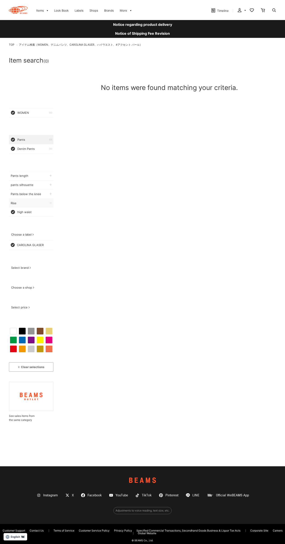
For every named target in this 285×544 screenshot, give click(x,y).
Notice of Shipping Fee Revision (142, 33)
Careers (278, 530)
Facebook (95, 495)
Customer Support (14, 530)
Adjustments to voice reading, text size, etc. (142, 510)
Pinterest (172, 495)
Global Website (147, 533)
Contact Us (37, 530)
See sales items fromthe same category (22, 418)
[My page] (241, 11)
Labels (79, 10)
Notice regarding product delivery (142, 24)
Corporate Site (259, 530)
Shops (94, 10)
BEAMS (142, 480)
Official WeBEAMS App (232, 495)
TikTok (147, 495)
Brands (109, 10)
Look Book (61, 10)
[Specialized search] (274, 11)
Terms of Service (63, 530)
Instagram (50, 495)
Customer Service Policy (94, 530)
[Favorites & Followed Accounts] (251, 11)
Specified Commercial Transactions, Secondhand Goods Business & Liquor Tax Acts (188, 530)
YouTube (122, 495)
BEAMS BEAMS (18, 10)
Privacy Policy (123, 530)
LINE (196, 495)
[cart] (263, 11)
